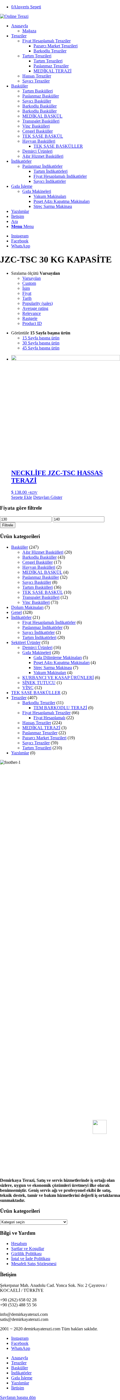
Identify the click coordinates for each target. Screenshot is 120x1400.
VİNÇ (27, 687)
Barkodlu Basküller (39, 557)
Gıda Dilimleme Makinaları (57, 657)
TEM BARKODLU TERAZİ (60, 707)
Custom (29, 283)
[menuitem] (65, 28)
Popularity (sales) (37, 303)
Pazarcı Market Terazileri (44, 737)
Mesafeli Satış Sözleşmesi (33, 1263)
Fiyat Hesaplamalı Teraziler (46, 712)
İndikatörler (21, 617)
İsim (26, 288)
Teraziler (19, 697)
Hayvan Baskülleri (38, 567)
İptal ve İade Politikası (30, 1258)
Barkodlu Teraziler (38, 702)
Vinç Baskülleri (36, 602)
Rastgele (29, 318)
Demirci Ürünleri (37, 647)
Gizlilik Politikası (26, 1253)
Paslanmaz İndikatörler (42, 166)
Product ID (32, 323)
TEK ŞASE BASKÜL (42, 592)
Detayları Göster (47, 497)
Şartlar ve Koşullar (27, 1248)
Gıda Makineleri (36, 652)
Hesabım (19, 1243)
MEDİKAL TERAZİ (41, 727)
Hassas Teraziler (36, 722)
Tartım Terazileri (36, 747)
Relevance (31, 313)
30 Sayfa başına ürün (40, 343)
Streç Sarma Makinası (52, 667)
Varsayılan (31, 278)
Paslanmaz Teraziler (39, 732)
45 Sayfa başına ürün (40, 348)
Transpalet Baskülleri (40, 597)
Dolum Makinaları (27, 607)
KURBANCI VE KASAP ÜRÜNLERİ (58, 677)
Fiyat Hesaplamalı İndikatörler (49, 622)
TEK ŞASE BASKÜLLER (36, 692)
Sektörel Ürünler (25, 642)
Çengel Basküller (37, 562)
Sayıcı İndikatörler (38, 632)
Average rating (35, 308)
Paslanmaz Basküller (40, 577)
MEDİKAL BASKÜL (42, 572)
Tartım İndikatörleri (39, 637)
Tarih (27, 298)
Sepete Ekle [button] (21, 497)
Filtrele (7, 525)
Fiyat (26, 293)
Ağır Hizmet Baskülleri (42, 552)
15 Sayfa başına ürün (40, 338)
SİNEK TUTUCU (39, 682)
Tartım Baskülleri (37, 587)
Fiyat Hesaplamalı (49, 717)
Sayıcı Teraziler (36, 742)
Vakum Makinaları (49, 672)
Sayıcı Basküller (36, 582)
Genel (16, 612)
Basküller (19, 547)
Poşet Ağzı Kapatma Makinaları (61, 662)
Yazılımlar (20, 752)
